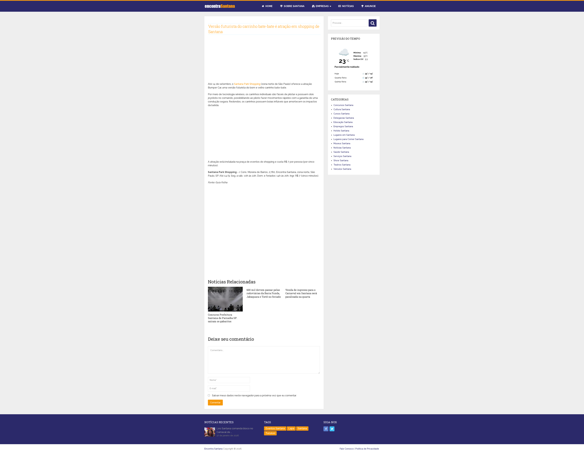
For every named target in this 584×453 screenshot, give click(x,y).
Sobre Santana (293, 6)
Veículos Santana (342, 169)
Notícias (348, 6)
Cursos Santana (341, 113)
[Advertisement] (264, 61)
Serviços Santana (342, 156)
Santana (302, 428)
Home (269, 6)
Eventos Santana (275, 428)
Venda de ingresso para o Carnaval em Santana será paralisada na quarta (301, 293)
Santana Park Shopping (247, 84)
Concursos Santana (343, 105)
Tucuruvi (270, 433)
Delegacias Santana (344, 118)
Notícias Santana (342, 147)
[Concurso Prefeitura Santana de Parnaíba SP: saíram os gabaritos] (225, 299)
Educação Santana (343, 122)
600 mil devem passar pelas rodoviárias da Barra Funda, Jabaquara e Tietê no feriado (264, 293)
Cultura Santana (342, 109)
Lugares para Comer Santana (348, 139)
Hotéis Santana (341, 130)
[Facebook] (325, 428)
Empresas (322, 6)
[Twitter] (332, 428)
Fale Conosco (347, 449)
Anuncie (370, 6)
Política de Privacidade (367, 449)
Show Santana (341, 160)
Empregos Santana (343, 126)
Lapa (291, 428)
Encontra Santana (213, 449)
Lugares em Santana (344, 135)
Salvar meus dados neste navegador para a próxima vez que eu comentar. (254, 395)
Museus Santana (342, 143)
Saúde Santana (341, 152)
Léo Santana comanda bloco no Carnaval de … (235, 430)
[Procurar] (373, 23)
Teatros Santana (342, 165)
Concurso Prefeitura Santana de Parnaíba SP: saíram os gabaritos (222, 318)
